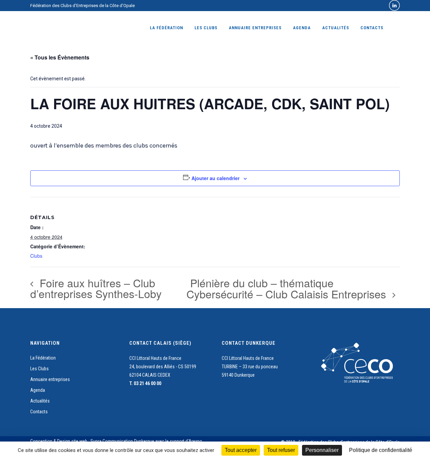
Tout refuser (281, 450)
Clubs (36, 255)
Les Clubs (39, 368)
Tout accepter (241, 450)
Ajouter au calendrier (215, 178)
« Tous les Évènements (59, 57)
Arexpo (195, 441)
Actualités (40, 401)
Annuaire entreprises (50, 379)
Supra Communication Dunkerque (122, 441)
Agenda (37, 390)
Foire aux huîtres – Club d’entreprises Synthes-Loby (96, 288)
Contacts (39, 411)
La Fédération (43, 358)
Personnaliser (322, 450)
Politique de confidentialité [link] (380, 450)
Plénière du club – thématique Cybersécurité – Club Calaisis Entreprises (287, 288)
